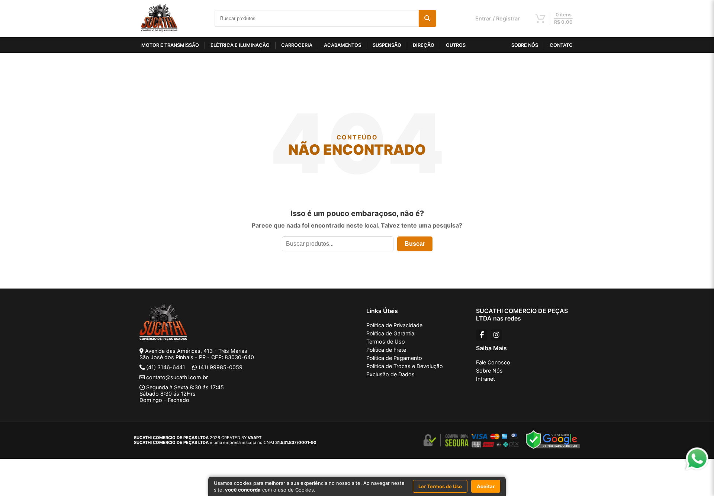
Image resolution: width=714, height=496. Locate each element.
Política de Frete (386, 350)
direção (423, 45)
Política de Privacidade (394, 325)
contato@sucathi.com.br (177, 377)
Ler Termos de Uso (440, 486)
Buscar (415, 244)
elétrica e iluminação (240, 45)
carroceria (296, 45)
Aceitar (486, 486)
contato (561, 45)
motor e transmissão (170, 45)
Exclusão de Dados (390, 374)
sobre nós (524, 45)
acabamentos (342, 45)
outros (456, 45)
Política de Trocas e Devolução (404, 366)
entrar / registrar (497, 18)
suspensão (387, 45)
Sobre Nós (489, 370)
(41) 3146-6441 (165, 367)
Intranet (485, 379)
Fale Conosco (493, 362)
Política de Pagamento (394, 358)
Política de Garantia (390, 333)
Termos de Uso (385, 341)
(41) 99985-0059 (220, 367)
